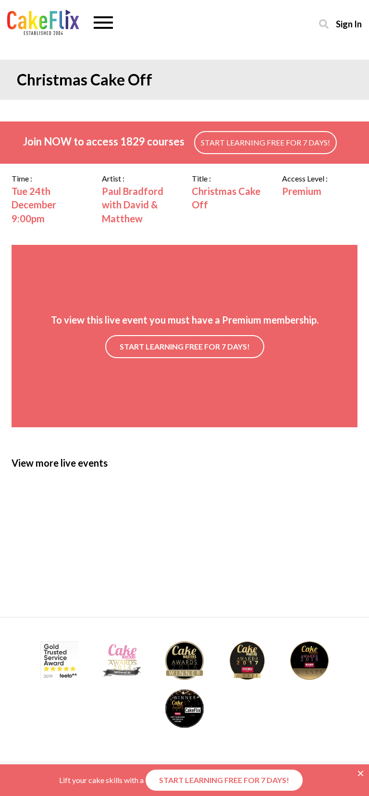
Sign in (349, 24)
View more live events (60, 463)
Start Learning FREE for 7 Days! (265, 142)
